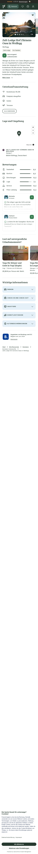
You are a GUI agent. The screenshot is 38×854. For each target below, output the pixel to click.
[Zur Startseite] (4, 6)
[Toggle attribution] (33, 144)
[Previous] (3, 23)
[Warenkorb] (27, 6)
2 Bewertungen (12, 56)
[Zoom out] (33, 130)
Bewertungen (23, 1)
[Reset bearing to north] (33, 133)
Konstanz (26, 347)
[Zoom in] (33, 127)
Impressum (14, 339)
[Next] (34, 23)
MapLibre (29, 145)
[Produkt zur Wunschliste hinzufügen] (33, 15)
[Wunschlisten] (22, 6)
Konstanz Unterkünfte (9, 349)
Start (3, 347)
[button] (19, 23)
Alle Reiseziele (14, 347)
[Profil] (33, 6)
